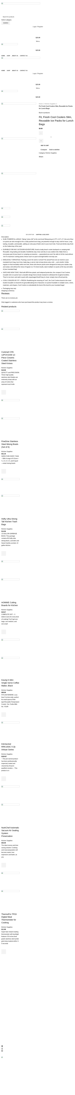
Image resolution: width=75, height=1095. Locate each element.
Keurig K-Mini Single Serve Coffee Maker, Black (10, 683)
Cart (2, 979)
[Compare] (3, 348)
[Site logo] (20, 8)
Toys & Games (5, 1009)
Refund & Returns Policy (8, 1035)
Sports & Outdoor (6, 999)
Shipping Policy (5, 1032)
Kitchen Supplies (50, 104)
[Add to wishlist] (3, 387)
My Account (4, 976)
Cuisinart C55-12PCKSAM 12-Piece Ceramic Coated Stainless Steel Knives (8, 357)
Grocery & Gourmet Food (8, 1006)
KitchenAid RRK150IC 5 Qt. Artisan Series (8, 747)
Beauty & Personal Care (8, 1018)
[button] (3, 392)
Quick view (3, 397)
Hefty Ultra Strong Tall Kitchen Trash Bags (9, 522)
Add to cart (45, 145)
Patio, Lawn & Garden (7, 1012)
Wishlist (3, 982)
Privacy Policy (5, 1029)
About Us (4, 1026)
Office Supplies (5, 996)
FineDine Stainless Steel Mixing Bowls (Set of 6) (9, 444)
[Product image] (10, 337)
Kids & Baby (4, 993)
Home (41, 104)
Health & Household (7, 1003)
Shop (2, 973)
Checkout (4, 985)
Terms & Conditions (7, 1039)
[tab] (30, 234)
